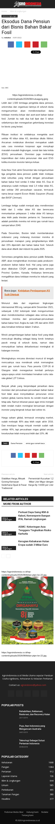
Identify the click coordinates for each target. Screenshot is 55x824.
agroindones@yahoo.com (33, 685)
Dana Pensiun (16, 443)
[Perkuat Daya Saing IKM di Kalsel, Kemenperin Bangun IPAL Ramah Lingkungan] (9, 515)
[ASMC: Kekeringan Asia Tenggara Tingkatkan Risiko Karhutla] (9, 530)
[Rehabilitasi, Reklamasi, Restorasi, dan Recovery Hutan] (9, 715)
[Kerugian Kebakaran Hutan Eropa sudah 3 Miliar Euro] (9, 545)
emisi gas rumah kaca (35, 443)
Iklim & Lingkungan (9, 16)
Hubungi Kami (32, 812)
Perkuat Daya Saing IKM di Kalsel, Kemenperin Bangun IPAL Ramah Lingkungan (34, 516)
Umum (5, 785)
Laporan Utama (9, 776)
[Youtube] (44, 694)
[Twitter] (27, 694)
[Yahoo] (36, 694)
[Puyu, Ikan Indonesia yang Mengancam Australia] (9, 729)
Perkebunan (7, 789)
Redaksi (44, 812)
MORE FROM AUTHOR (17, 503)
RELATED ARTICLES (15, 499)
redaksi (7, 37)
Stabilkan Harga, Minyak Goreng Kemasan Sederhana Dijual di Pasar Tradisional (14, 483)
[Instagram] (19, 694)
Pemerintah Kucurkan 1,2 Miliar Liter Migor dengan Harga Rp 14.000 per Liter (40, 481)
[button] (50, 4)
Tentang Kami (27, 815)
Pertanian (6, 771)
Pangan (5, 767)
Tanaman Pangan (10, 794)
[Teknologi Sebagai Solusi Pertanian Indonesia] (9, 744)
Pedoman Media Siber (14, 812)
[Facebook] (11, 694)
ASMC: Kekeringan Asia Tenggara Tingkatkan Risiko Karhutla (34, 530)
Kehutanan (7, 762)
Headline (6, 798)
